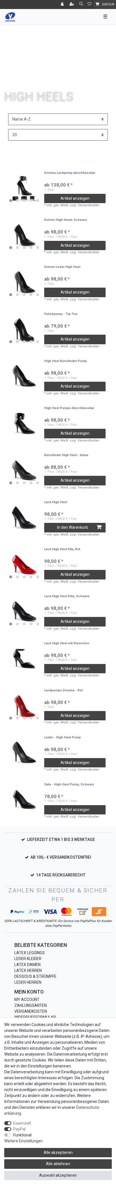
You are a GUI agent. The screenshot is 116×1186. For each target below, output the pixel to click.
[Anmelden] (63, 4)
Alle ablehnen (58, 1163)
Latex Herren (28, 970)
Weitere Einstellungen (23, 1141)
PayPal (19, 1129)
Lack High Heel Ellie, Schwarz (67, 596)
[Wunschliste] (89, 4)
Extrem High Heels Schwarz (65, 220)
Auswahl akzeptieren (58, 1175)
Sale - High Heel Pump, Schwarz (69, 784)
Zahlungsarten (30, 1005)
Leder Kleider (27, 958)
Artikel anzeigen (75, 198)
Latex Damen (27, 964)
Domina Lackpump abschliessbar (69, 173)
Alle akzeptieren (58, 1152)
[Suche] (81, 4)
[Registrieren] (72, 4)
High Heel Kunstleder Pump (65, 361)
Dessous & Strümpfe (35, 976)
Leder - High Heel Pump (62, 737)
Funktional (22, 1135)
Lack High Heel (55, 502)
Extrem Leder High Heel (62, 267)
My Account (26, 999)
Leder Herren (27, 982)
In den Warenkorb (72, 527)
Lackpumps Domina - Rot (63, 690)
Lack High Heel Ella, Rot (62, 549)
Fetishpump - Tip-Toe (60, 314)
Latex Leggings (29, 952)
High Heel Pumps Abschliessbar (69, 408)
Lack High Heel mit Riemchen (66, 643)
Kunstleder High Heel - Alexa (66, 455)
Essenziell (22, 1123)
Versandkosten (30, 1011)
